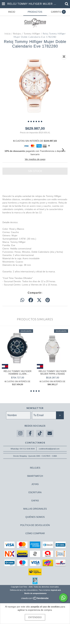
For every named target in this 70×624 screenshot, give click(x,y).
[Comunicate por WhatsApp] (63, 597)
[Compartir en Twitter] (39, 300)
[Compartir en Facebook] (30, 300)
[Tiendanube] (35, 599)
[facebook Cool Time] (30, 433)
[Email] (49, 433)
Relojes (17, 33)
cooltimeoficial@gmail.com (49, 449)
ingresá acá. (56, 590)
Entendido (35, 617)
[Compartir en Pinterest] (47, 300)
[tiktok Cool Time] (40, 433)
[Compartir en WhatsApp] (22, 300)
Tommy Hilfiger (32, 33)
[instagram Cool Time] (20, 433)
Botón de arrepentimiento (35, 593)
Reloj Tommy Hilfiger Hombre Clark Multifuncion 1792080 (17, 372)
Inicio (7, 33)
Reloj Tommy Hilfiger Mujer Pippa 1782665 (52, 372)
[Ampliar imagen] (64, 56)
